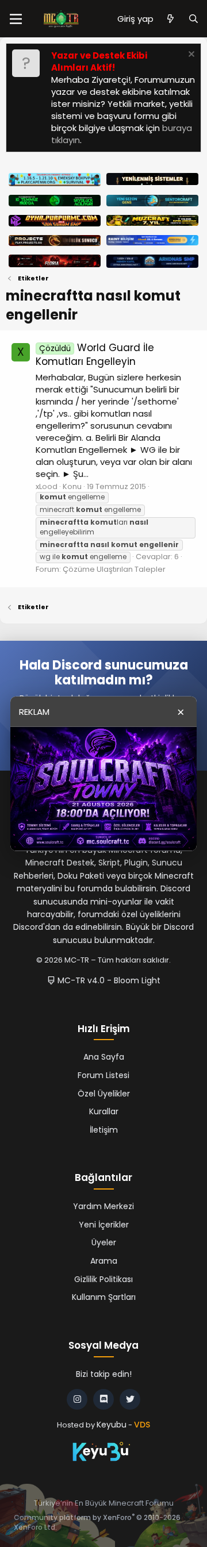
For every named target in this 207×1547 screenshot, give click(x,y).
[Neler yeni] (170, 18)
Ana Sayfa (103, 1057)
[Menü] (15, 18)
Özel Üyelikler (104, 1093)
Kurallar (103, 1111)
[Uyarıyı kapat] (190, 55)
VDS (142, 1424)
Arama (103, 1261)
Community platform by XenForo (97, 1522)
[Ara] (193, 18)
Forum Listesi (103, 1075)
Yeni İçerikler (104, 1224)
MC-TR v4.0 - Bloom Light (107, 980)
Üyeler (103, 1242)
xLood (46, 486)
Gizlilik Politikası (103, 1279)
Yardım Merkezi (103, 1206)
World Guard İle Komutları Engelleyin (95, 354)
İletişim (104, 1130)
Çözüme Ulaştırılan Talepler (114, 569)
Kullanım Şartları (104, 1297)
